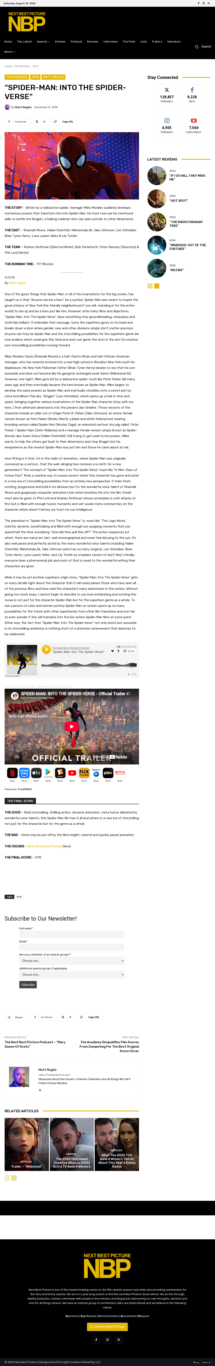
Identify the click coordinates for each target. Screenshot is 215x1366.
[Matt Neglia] (8, 107)
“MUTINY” (176, 270)
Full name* (26, 928)
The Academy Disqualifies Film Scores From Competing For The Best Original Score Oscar (109, 1046)
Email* (23, 941)
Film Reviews (22, 66)
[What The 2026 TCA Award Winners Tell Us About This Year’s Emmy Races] (117, 1144)
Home (8, 66)
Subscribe (193, 118)
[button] (201, 47)
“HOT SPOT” (178, 201)
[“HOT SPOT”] (156, 198)
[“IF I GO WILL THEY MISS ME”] (156, 175)
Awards (71, 1154)
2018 (35, 66)
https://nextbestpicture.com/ (54, 1075)
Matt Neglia (53, 77)
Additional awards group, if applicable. (43, 968)
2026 (172, 171)
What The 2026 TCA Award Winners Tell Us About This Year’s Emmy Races (117, 1160)
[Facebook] (198, 3)
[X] (208, 3)
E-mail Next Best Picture (107, 1327)
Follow (167, 87)
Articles (26, 1162)
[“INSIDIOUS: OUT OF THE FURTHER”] (156, 245)
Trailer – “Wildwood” (26, 1166)
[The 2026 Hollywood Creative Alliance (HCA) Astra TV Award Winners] (72, 1144)
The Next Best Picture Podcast (19, 687)
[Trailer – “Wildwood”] (27, 1144)
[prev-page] (7, 1178)
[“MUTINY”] (156, 268)
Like (192, 87)
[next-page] (14, 1178)
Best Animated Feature (45, 846)
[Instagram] (203, 3)
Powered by (11, 789)
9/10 (19, 896)
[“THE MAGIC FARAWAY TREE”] (156, 222)
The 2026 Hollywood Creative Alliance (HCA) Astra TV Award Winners (71, 1162)
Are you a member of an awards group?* (45, 954)
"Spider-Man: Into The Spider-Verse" (54, 687)
